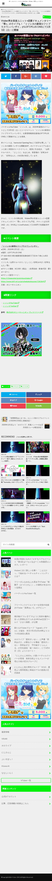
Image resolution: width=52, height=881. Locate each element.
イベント (16, 386)
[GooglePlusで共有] (26, 76)
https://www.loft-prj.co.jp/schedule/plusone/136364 (22, 281)
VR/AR (4, 739)
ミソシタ (6, 386)
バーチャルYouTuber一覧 (25, 593)
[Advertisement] (26, 348)
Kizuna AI (6, 766)
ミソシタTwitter (9, 306)
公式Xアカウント (9, 796)
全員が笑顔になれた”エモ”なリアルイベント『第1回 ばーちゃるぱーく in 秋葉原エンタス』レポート (32, 562)
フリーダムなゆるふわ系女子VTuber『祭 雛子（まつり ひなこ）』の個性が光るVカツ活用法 (32, 585)
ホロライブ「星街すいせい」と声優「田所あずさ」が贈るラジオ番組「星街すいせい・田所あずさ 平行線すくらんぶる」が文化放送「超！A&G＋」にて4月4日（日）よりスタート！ (32, 645)
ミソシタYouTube (10, 303)
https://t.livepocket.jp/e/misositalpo (15, 278)
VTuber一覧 (26, 780)
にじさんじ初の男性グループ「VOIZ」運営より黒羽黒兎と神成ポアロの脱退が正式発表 (32, 670)
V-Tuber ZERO (15, 877)
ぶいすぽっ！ (7, 759)
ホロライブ (6, 745)
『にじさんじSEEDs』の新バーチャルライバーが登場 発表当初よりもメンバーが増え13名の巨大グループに (32, 658)
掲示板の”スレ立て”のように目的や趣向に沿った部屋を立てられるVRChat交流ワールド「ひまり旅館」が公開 (32, 619)
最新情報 (5, 732)
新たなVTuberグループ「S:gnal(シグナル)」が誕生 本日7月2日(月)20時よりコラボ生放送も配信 (31, 631)
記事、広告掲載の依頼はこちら (15, 803)
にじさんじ (6, 752)
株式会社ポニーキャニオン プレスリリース (24, 312)
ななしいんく (7, 773)
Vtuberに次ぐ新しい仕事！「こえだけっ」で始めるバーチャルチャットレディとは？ (31, 573)
